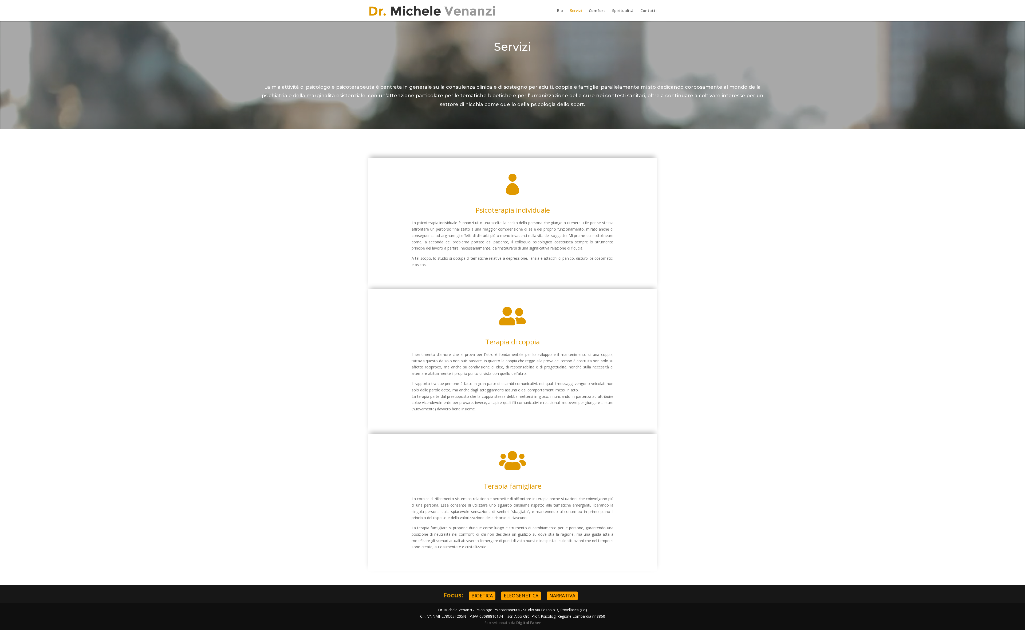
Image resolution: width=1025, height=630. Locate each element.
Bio (560, 11)
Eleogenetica (521, 595)
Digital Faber (528, 622)
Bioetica (482, 595)
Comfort (597, 11)
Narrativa (562, 595)
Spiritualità (622, 11)
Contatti (648, 11)
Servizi (576, 11)
